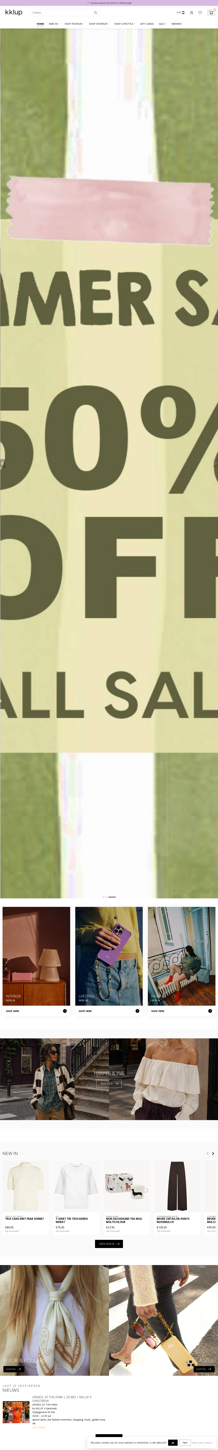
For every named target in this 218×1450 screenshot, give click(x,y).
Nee (185, 1442)
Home (40, 23)
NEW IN (53, 23)
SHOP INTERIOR (98, 23)
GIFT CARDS (147, 23)
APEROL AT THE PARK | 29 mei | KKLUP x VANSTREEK (61, 1399)
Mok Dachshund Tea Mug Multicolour (124, 1220)
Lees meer (38, 1427)
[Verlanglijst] (200, 12)
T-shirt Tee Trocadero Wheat (72, 1220)
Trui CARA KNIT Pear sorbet (24, 1218)
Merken (176, 23)
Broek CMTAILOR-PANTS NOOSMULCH (173, 1220)
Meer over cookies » (202, 1442)
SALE (162, 23)
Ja (173, 1442)
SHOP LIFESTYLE (123, 23)
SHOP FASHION (73, 23)
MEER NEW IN (106, 1243)
